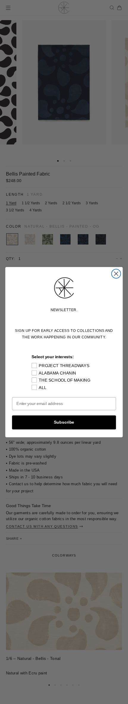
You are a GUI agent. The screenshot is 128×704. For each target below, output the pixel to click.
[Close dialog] (116, 273)
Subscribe (64, 422)
